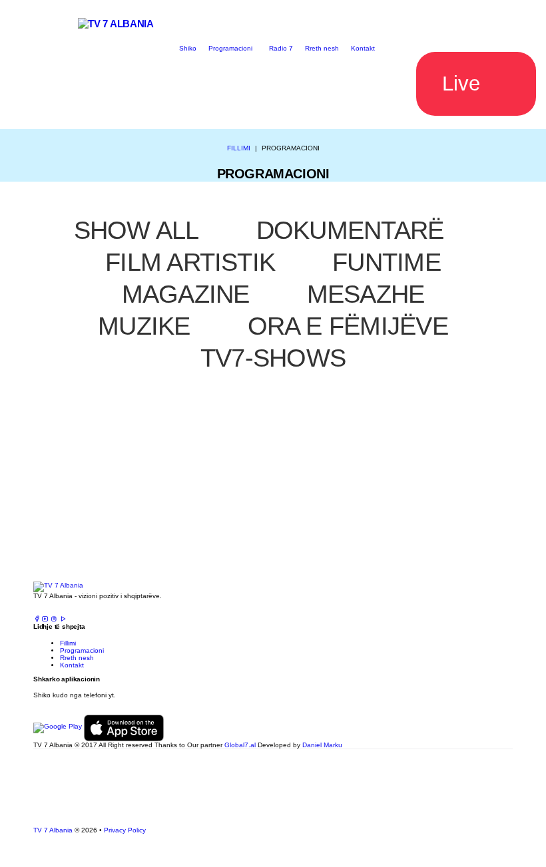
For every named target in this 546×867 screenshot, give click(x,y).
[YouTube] (45, 619)
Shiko (187, 48)
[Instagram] (54, 619)
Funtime (386, 262)
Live (461, 83)
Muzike (144, 326)
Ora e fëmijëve (348, 326)
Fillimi (238, 148)
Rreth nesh (322, 48)
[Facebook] (36, 619)
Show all (136, 230)
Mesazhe (366, 294)
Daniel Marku (322, 745)
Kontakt (363, 48)
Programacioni (230, 48)
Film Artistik (190, 262)
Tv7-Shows (273, 358)
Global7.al (240, 745)
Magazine (186, 294)
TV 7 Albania (53, 830)
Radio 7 (281, 48)
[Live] (62, 619)
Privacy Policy (125, 830)
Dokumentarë (350, 230)
